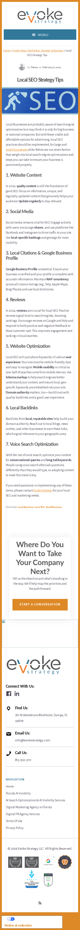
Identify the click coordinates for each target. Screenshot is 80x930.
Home (6, 50)
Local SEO (39, 507)
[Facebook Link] (9, 694)
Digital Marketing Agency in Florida (29, 807)
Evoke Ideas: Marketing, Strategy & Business (37, 50)
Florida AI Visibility (18, 793)
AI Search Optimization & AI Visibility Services (35, 800)
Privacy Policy (15, 828)
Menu (43, 35)
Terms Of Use (14, 821)
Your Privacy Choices (36, 919)
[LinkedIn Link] (17, 694)
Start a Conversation (40, 604)
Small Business (54, 507)
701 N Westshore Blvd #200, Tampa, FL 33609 (41, 714)
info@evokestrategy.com (33, 736)
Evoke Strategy (42, 490)
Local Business (25, 507)
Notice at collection (18, 925)
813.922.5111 (23, 756)
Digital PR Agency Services (23, 814)
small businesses (17, 149)
